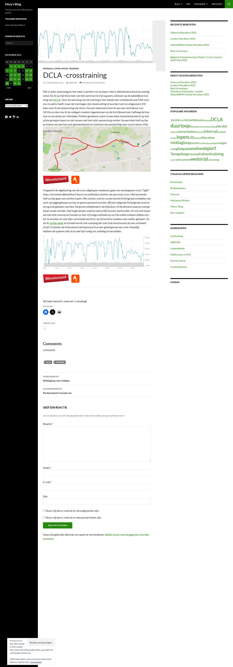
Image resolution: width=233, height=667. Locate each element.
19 (27, 75)
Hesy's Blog (13, 4)
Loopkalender (177, 248)
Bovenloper (176, 182)
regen (223, 143)
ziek (210, 160)
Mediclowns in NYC (180, 254)
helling (214, 127)
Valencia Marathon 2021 (183, 32)
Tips (188, 4)
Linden (173, 138)
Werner (72, 82)
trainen (204, 154)
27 (31, 79)
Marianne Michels (180, 200)
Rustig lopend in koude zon (57, 391)
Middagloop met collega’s (56, 378)
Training (74, 68)
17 (19, 75)
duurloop (180, 125)
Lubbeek (198, 138)
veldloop (179, 159)
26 (27, 79)
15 (11, 75)
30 (15, 83)
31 (19, 83)
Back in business (179, 50)
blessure (198, 120)
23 (15, 79)
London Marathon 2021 (182, 38)
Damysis (174, 194)
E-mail (47, 482)
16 (15, 75)
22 (11, 79)
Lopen (57, 68)
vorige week (56, 223)
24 (19, 79)
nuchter (195, 143)
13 (31, 70)
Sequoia (183, 148)
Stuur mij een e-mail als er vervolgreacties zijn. (72, 510)
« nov (8, 87)
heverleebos (187, 131)
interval (210, 131)
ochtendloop (205, 143)
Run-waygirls (177, 212)
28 (7, 83)
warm (187, 159)
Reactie (48, 423)
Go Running (176, 236)
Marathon (208, 137)
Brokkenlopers (178, 188)
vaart (172, 160)
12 (27, 70)
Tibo (191, 154)
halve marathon (204, 126)
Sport (64, 68)
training (60, 362)
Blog (177, 4)
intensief (200, 132)
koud (223, 132)
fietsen (193, 126)
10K (172, 120)
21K (181, 120)
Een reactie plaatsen (93, 82)
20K (177, 120)
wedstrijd (199, 158)
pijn (212, 143)
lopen (182, 137)
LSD (191, 137)
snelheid (197, 148)
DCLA (57, 99)
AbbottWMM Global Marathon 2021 (189, 44)
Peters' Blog (176, 206)
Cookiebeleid (36, 662)
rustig (173, 148)
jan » (30, 87)
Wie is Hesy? (217, 4)
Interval (48, 68)
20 (31, 75)
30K (190, 120)
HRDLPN (175, 242)
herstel (222, 126)
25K (185, 120)
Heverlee (174, 132)
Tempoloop (179, 154)
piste (216, 143)
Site (45, 496)
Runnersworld (178, 260)
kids (219, 132)
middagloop (180, 142)
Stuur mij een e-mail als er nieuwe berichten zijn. (73, 517)
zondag (215, 159)
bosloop (207, 120)
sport (210, 148)
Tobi (196, 154)
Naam (47, 467)
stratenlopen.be (178, 266)
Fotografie (199, 4)
